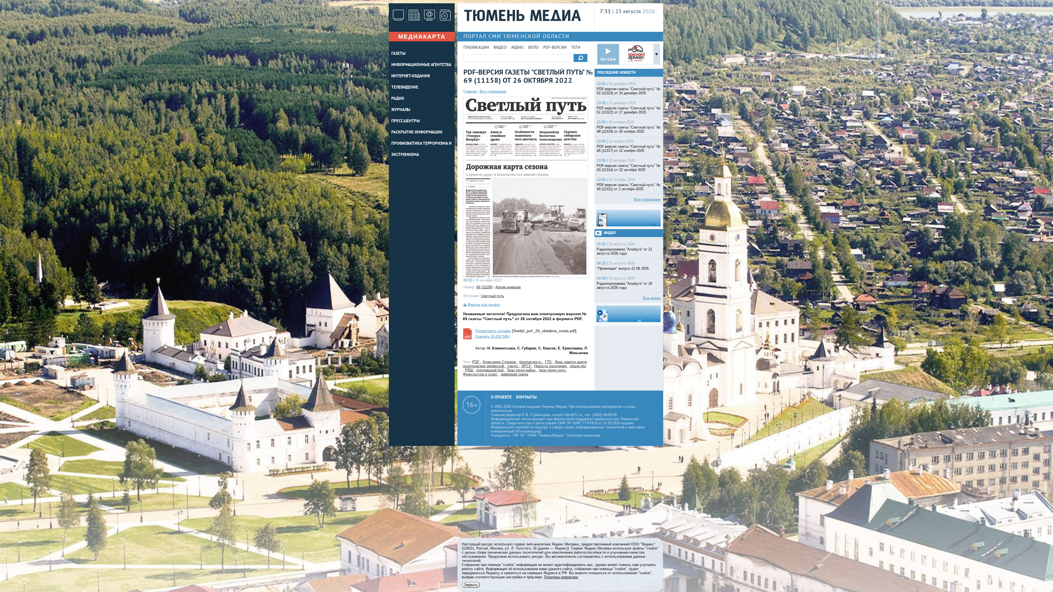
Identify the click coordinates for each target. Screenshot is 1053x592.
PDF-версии (555, 47)
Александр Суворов (500, 362)
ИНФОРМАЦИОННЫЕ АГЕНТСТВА (421, 65)
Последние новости (616, 72)
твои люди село (552, 370)
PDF (476, 362)
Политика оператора (583, 435)
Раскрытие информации (416, 132)
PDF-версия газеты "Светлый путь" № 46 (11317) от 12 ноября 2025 (628, 148)
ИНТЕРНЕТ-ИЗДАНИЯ (410, 76)
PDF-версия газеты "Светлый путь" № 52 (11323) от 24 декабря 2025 (628, 91)
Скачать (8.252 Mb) (492, 336)
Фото (533, 47)
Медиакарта (422, 36)
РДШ (469, 370)
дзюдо (513, 366)
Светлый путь (492, 296)
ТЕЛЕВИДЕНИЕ (404, 87)
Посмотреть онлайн (493, 331)
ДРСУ (526, 366)
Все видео (651, 298)
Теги (575, 47)
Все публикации (493, 91)
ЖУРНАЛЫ (400, 110)
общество (578, 366)
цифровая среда (514, 374)
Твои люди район (521, 370)
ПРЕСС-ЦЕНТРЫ (405, 121)
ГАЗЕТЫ (398, 53)
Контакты (526, 397)
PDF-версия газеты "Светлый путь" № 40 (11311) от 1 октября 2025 (628, 187)
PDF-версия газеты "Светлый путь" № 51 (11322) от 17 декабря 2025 (628, 110)
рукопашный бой (490, 370)
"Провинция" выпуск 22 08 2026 (623, 268)
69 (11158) (484, 287)
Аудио (517, 47)
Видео (500, 47)
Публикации (476, 47)
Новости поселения (551, 366)
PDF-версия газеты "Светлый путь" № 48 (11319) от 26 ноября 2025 (628, 129)
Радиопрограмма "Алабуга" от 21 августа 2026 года (624, 251)
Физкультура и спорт (481, 374)
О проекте (501, 397)
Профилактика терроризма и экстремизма (421, 149)
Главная (470, 91)
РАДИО (397, 98)
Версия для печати (484, 305)
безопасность (531, 362)
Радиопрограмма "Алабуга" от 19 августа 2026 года (624, 285)
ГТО (549, 362)
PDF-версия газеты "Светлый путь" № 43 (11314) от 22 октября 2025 (628, 168)
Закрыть (471, 585)
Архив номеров (508, 287)
